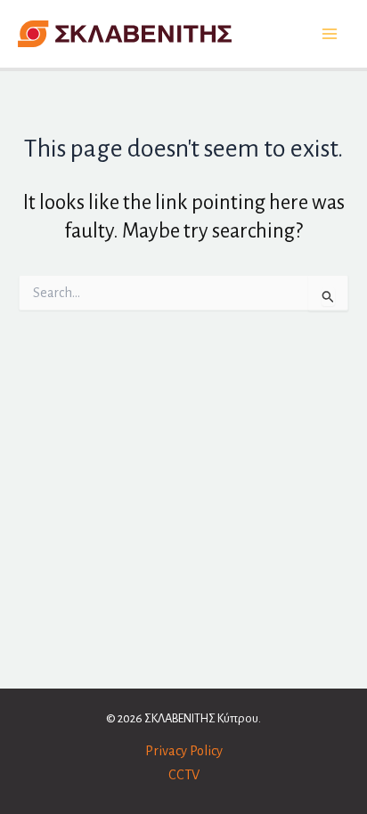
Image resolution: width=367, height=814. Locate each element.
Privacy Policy (184, 751)
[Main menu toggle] (329, 34)
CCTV (184, 775)
